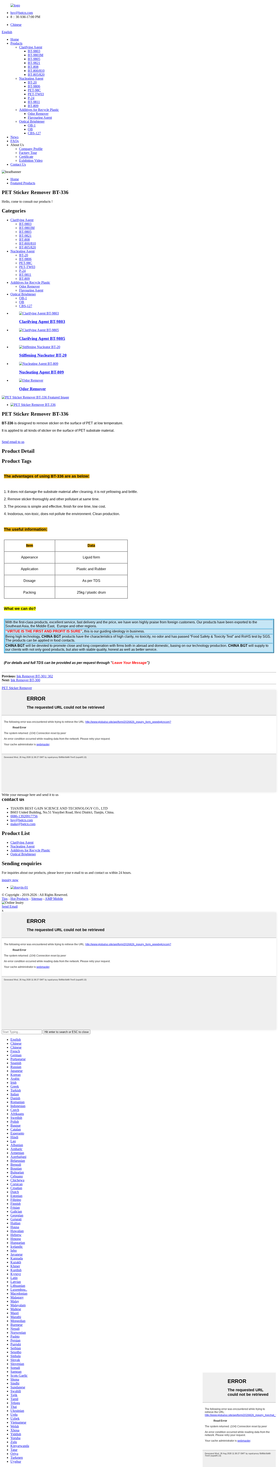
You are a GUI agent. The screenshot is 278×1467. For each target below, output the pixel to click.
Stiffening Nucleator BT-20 (43, 355)
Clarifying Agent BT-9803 (42, 321)
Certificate (26, 156)
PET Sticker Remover (17, 688)
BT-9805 (34, 59)
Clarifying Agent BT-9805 (42, 338)
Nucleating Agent (31, 78)
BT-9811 (34, 102)
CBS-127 (34, 133)
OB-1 (32, 125)
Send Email (10, 906)
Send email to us (13, 442)
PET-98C (34, 90)
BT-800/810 (36, 70)
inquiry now (10, 880)
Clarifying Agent (30, 47)
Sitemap (36, 899)
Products (16, 43)
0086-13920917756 (24, 816)
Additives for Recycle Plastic (39, 110)
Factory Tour (28, 153)
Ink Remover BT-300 (25, 680)
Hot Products (19, 899)
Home (14, 39)
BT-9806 (34, 86)
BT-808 (33, 67)
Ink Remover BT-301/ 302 (35, 676)
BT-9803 (34, 51)
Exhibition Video (31, 160)
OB (30, 129)
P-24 (31, 98)
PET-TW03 (36, 94)
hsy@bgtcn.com (21, 13)
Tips (5, 899)
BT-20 (32, 82)
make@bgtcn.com (22, 824)
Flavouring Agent (40, 117)
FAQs (14, 141)
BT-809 (33, 106)
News (14, 137)
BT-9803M (35, 55)
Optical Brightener (32, 121)
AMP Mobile (54, 899)
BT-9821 (34, 63)
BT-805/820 (36, 74)
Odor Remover (38, 113)
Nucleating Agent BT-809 (41, 372)
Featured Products (22, 183)
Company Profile (31, 149)
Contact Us (18, 164)
